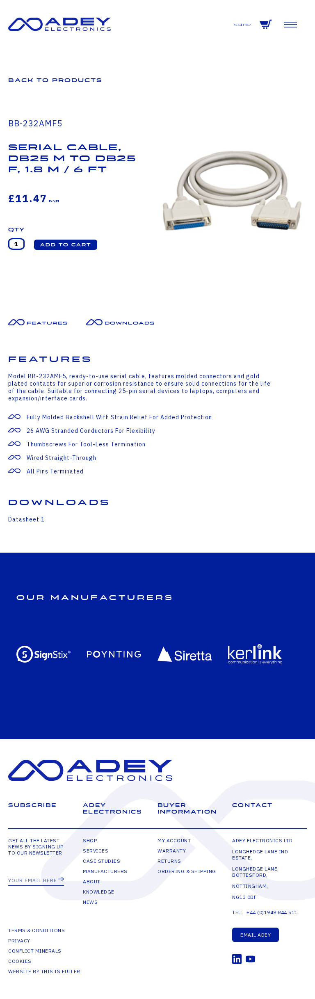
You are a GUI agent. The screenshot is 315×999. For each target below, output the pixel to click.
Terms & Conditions (36, 930)
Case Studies (101, 861)
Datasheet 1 (26, 519)
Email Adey (255, 935)
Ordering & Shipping (187, 871)
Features (47, 323)
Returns (169, 861)
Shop (242, 25)
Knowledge (98, 892)
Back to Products (55, 80)
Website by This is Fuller (44, 971)
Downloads (130, 323)
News (90, 902)
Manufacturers (105, 871)
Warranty (172, 851)
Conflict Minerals (35, 951)
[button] (65, 245)
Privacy (19, 940)
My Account (174, 840)
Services (95, 851)
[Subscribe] (61, 879)
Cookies (20, 961)
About (91, 881)
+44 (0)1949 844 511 (272, 912)
